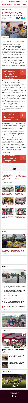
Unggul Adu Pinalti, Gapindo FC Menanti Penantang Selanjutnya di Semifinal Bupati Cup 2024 (12, 384)
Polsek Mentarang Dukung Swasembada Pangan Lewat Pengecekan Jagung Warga (7, 176)
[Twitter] (15, 169)
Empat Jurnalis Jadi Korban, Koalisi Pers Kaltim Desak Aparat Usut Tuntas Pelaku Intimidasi (13, 251)
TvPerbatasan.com (11, 401)
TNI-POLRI (4, 18)
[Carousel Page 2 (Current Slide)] (15, 386)
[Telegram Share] (22, 18)
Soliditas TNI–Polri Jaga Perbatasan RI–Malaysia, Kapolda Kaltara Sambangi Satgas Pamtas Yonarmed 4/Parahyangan (20, 217)
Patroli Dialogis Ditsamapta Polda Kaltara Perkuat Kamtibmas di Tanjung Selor (20, 194)
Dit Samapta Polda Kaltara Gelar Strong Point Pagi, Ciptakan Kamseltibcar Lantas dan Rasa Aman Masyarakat (7, 194)
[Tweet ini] (19, 18)
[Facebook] (12, 169)
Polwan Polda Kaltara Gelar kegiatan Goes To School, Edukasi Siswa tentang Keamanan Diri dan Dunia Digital (7, 205)
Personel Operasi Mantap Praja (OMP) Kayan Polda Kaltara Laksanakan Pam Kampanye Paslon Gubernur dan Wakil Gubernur (16, 363)
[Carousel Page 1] (13, 386)
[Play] (14, 320)
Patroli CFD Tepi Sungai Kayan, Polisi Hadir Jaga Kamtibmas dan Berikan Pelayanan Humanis (7, 217)
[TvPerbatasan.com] (14, 1)
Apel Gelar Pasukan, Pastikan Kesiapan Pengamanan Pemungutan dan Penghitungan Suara (13, 350)
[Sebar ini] (17, 18)
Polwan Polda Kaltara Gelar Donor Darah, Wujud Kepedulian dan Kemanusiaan (20, 205)
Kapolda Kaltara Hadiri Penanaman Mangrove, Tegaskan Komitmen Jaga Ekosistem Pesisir (20, 175)
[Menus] (2, 1)
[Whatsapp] (24, 18)
